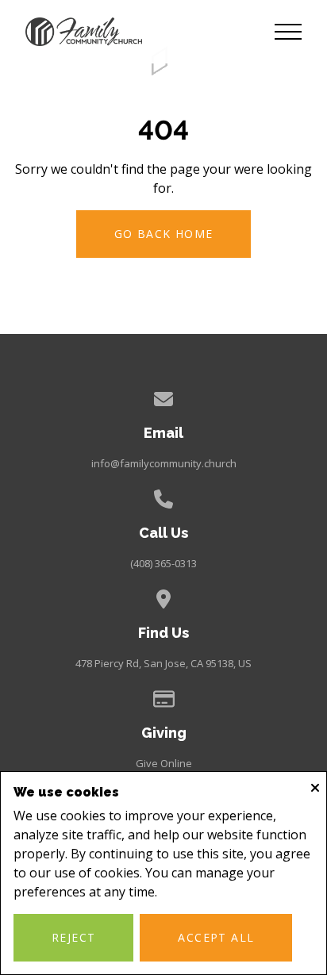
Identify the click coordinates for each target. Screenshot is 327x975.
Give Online (164, 763)
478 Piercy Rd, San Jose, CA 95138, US (163, 663)
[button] (288, 31)
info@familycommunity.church (164, 463)
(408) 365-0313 (163, 563)
